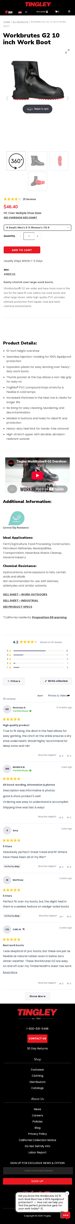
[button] (20, 199)
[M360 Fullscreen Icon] (67, 51)
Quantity (9, 236)
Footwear (37, 1070)
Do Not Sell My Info (37, 1146)
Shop (37, 1059)
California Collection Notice (37, 1140)
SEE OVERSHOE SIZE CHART (20, 217)
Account (41, 11)
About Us (37, 1099)
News (37, 1109)
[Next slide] (67, 98)
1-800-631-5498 (37, 1029)
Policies (37, 1122)
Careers (37, 1115)
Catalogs (37, 1088)
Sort (40, 695)
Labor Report (37, 1152)
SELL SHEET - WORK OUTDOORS (25, 594)
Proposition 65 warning (49, 617)
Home (7, 21)
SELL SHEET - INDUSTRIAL (20, 601)
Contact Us (37, 1038)
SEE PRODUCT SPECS (17, 607)
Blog (37, 1128)
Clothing (37, 1076)
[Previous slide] (7, 98)
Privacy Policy (37, 1134)
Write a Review (59, 681)
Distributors (37, 1082)
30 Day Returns (37, 1048)
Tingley (47, 1215)
